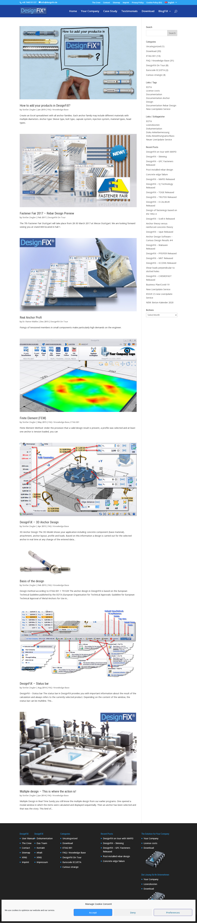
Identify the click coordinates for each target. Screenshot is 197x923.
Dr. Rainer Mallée (30, 321)
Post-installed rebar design (159, 169)
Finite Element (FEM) (33, 418)
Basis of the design (32, 581)
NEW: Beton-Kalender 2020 (159, 302)
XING (24, 857)
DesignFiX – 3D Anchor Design (39, 522)
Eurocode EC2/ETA (155, 70)
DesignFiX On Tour (57, 217)
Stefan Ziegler (29, 109)
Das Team (42, 843)
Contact (106, 3)
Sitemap (116, 3)
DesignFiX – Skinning (156, 156)
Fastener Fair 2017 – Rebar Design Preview (47, 213)
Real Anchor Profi (31, 317)
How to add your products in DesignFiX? (45, 105)
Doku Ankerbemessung (157, 132)
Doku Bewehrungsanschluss (160, 135)
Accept (93, 912)
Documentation (154, 94)
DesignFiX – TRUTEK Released (161, 197)
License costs (153, 90)
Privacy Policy (138, 3)
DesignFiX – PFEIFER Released (161, 253)
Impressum (42, 862)
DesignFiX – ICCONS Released (161, 262)
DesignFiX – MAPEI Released (160, 179)
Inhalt (39, 852)
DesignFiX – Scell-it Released (160, 218)
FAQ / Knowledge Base (57, 109)
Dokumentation (154, 128)
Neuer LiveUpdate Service (159, 139)
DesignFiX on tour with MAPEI (161, 151)
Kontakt (41, 847)
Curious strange (154, 74)
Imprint (126, 3)
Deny (133, 912)
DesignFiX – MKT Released (159, 258)
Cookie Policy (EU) (154, 3)
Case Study (110, 11)
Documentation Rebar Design (161, 105)
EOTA (149, 87)
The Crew (96, 3)
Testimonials (129, 11)
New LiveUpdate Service (158, 109)
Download (148, 11)
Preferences (173, 912)
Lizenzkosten (153, 124)
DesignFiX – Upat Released (159, 231)
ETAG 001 (74, 422)
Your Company (90, 11)
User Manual (28, 838)
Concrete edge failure (157, 174)
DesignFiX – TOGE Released (160, 192)
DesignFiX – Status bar (34, 683)
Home (73, 11)
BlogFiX (163, 11)
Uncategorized (153, 46)
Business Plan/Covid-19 (157, 284)
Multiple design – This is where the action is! (48, 791)
